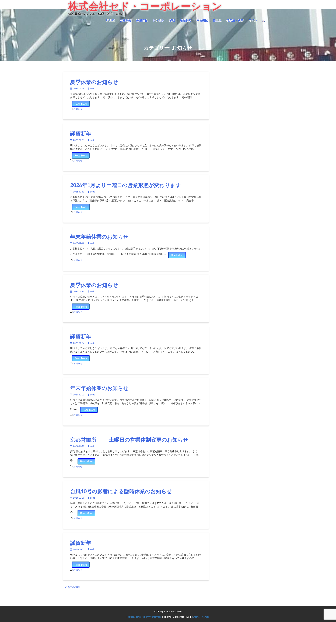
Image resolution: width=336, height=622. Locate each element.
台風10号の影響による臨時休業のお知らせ (121, 491)
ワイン (253, 20)
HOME (110, 20)
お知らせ (77, 108)
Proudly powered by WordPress (144, 616)
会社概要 (125, 20)
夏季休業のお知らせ (94, 82)
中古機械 (202, 20)
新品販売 (185, 20)
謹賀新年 (80, 133)
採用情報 (142, 20)
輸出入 (217, 20)
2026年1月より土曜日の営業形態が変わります (125, 185)
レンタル (158, 20)
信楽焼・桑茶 (235, 20)
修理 (172, 20)
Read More (81, 104)
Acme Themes (201, 616)
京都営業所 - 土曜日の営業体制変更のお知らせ (129, 439)
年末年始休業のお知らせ (99, 236)
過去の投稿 (73, 587)
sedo (92, 88)
